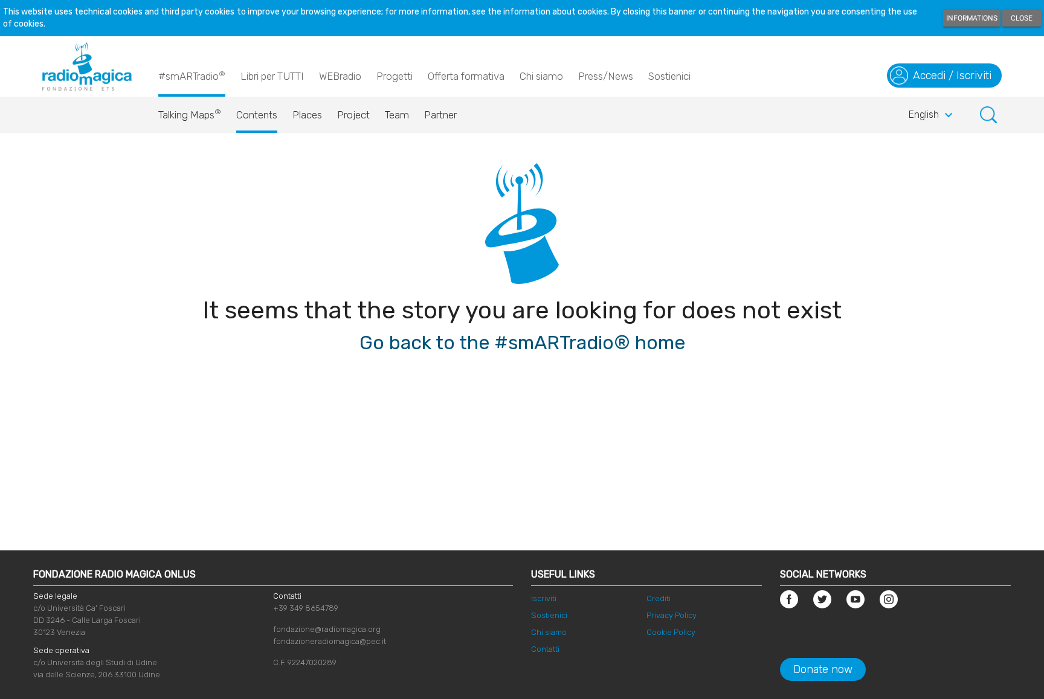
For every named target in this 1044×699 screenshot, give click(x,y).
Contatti (545, 649)
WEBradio (340, 76)
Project (353, 115)
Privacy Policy (671, 615)
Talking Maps (189, 114)
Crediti (658, 598)
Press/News (605, 76)
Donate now (822, 669)
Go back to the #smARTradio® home (522, 343)
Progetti (394, 76)
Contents (256, 115)
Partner (440, 115)
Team (397, 115)
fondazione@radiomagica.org (327, 629)
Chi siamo (541, 76)
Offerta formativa (466, 76)
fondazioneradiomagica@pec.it (329, 641)
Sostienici (669, 76)
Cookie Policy (670, 632)
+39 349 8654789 (305, 608)
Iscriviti (543, 598)
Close (1022, 18)
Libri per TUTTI (272, 76)
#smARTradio (191, 75)
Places (307, 115)
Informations (971, 18)
